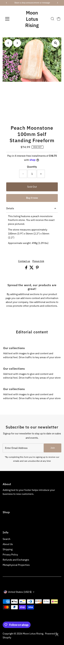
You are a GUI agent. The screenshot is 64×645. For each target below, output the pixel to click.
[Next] (17, 43)
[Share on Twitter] (32, 268)
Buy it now (32, 197)
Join (52, 447)
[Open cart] (58, 18)
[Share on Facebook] (26, 268)
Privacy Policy (10, 554)
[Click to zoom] (56, 43)
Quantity (32, 166)
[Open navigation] (9, 18)
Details (10, 208)
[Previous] (8, 43)
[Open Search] (52, 18)
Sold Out (32, 186)
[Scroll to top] (56, 635)
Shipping (7, 549)
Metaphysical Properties (16, 564)
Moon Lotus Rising (32, 18)
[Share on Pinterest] (37, 268)
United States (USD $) (20, 592)
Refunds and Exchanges (16, 559)
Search (6, 539)
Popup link (38, 261)
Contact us (24, 261)
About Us (8, 544)
